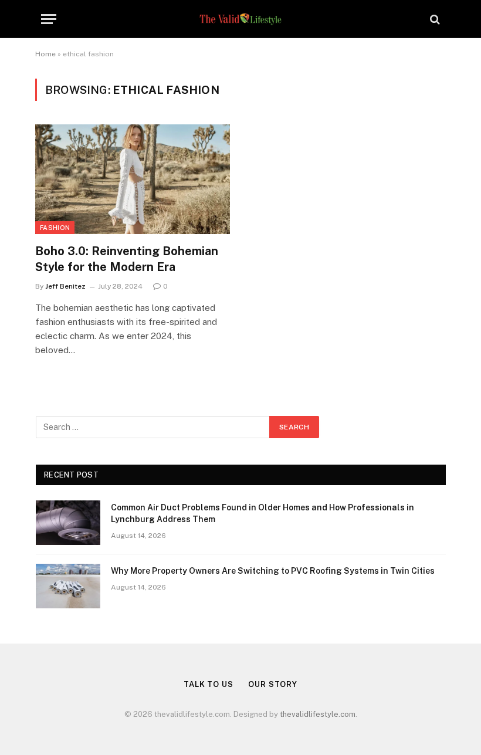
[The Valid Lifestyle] (240, 19)
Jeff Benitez (65, 286)
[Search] (434, 19)
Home (45, 54)
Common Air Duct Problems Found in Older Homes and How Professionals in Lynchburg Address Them (262, 513)
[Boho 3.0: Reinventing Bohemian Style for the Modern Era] (132, 179)
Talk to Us (208, 684)
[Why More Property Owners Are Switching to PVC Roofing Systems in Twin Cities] (68, 586)
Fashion (55, 227)
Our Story (272, 684)
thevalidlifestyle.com (317, 714)
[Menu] (48, 19)
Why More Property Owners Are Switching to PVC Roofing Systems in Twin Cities (273, 570)
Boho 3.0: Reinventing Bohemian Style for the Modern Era (126, 259)
